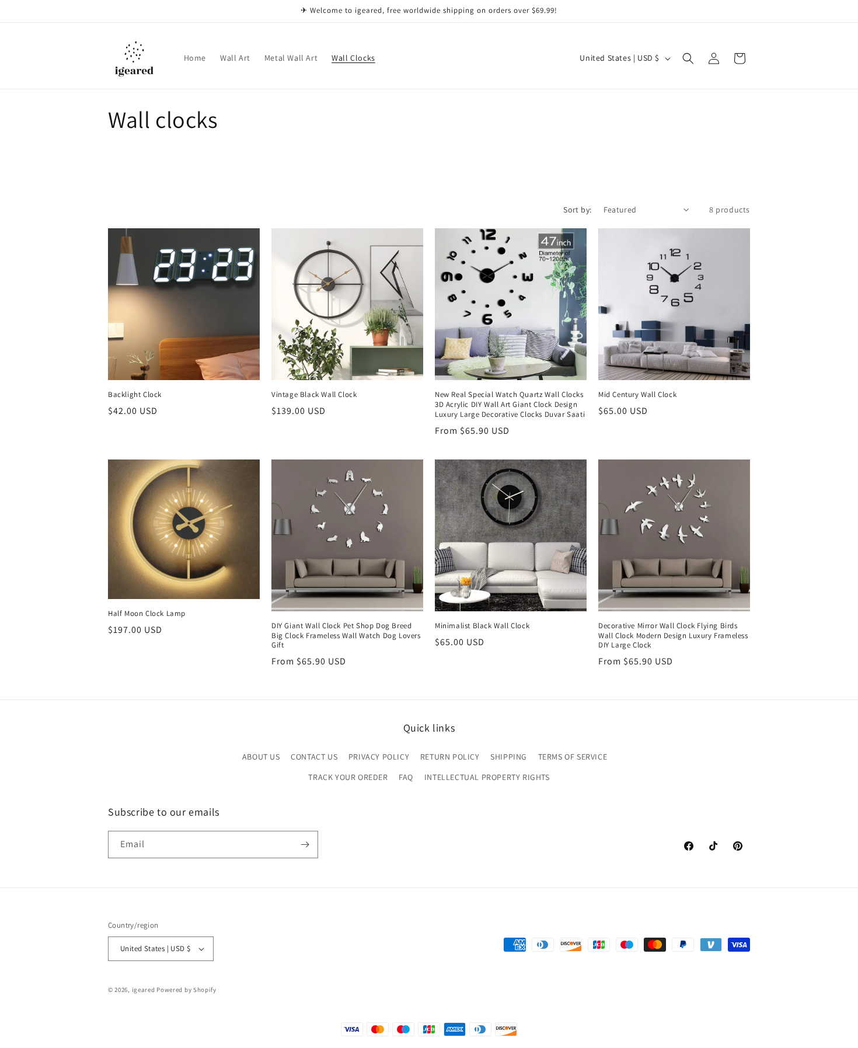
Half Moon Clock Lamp (147, 613)
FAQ (406, 777)
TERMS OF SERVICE (573, 756)
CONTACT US (314, 756)
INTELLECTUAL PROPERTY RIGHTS (487, 777)
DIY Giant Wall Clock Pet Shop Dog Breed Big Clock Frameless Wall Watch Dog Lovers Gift (346, 635)
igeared (143, 990)
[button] (688, 58)
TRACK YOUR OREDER (348, 777)
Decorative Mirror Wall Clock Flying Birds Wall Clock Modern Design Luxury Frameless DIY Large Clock (673, 635)
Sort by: (577, 209)
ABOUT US (261, 756)
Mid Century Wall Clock (637, 394)
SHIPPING (508, 756)
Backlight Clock (135, 394)
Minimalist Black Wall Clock (482, 626)
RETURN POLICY (450, 756)
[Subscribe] (305, 844)
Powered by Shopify (186, 990)
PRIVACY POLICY (378, 756)
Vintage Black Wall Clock (314, 394)
